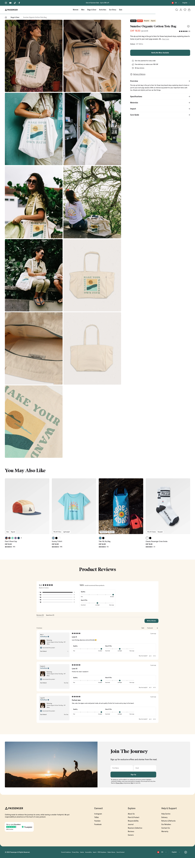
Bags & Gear (15, 17)
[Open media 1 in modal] (34, 56)
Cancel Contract (120, 852)
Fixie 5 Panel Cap (11, 541)
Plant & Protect (133, 817)
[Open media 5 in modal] (34, 202)
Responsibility (133, 821)
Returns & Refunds (168, 821)
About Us (131, 814)
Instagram (98, 814)
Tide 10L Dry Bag (104, 541)
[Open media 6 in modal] (92, 202)
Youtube (97, 821)
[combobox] (176, 3)
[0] (185, 10)
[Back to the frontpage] (6, 17)
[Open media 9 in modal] (34, 348)
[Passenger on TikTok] (15, 3)
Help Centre (165, 814)
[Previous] (6, 507)
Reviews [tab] (40, 615)
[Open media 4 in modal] (92, 129)
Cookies (82, 852)
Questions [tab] (50, 615)
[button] (184, 31)
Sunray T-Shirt (57, 541)
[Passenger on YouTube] (10, 3)
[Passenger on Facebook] (19, 3)
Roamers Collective (135, 828)
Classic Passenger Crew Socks (156, 541)
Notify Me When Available (160, 52)
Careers (131, 835)
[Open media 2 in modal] (92, 56)
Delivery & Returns (139, 74)
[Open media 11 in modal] (34, 421)
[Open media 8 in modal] (92, 275)
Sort (143, 628)
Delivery (164, 817)
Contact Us (165, 828)
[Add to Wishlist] (188, 26)
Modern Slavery (111, 852)
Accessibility (88, 852)
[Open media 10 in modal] (92, 348)
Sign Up (133, 774)
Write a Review (152, 621)
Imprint (94, 852)
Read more (165, 39)
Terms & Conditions (66, 852)
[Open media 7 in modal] (34, 275)
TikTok (96, 817)
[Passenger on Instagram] (6, 3)
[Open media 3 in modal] (34, 129)
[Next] (47, 507)
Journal (130, 824)
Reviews (131, 831)
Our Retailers (166, 824)
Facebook (97, 824)
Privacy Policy (75, 852)
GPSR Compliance (102, 852)
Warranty (164, 831)
